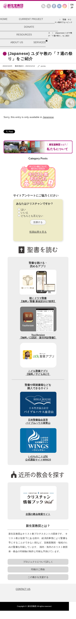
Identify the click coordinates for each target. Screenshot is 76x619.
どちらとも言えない (32, 215)
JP (72, 7)
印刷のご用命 (38, 569)
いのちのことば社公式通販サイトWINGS (38, 458)
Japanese (48, 117)
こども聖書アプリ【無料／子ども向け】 (38, 373)
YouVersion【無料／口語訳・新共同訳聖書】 (38, 336)
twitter (48, 6)
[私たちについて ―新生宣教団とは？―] (38, 147)
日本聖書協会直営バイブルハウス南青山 (38, 421)
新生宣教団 (32, 606)
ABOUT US (16, 42)
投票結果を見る (38, 231)
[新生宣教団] (19, 8)
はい (23, 209)
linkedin (59, 6)
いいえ (24, 212)
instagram (64, 6)
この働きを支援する (38, 577)
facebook (54, 6)
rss (43, 6)
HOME (3, 19)
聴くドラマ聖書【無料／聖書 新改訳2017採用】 (38, 300)
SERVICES (39, 42)
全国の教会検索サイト (38, 514)
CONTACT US (23, 589)
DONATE (29, 26)
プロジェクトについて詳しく (38, 561)
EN (72, 5)
